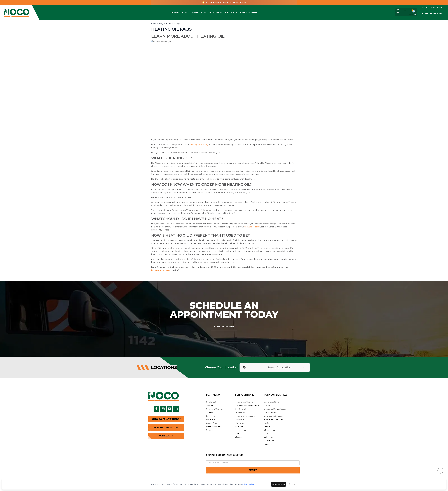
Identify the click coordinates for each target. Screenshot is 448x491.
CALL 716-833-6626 (433, 7)
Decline (292, 484)
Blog (161, 24)
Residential (177, 12)
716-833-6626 (239, 2)
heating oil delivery (199, 145)
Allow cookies (278, 484)
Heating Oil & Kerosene (245, 416)
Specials (229, 12)
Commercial (196, 12)
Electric (238, 437)
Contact (209, 430)
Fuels (266, 423)
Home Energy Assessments (247, 405)
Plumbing (239, 423)
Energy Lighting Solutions (275, 409)
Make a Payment (248, 12)
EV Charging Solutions (273, 416)
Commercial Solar (272, 402)
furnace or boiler (252, 227)
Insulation (239, 419)
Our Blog (164, 436)
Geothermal (240, 409)
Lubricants (268, 437)
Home (153, 24)
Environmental (270, 412)
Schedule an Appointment (166, 419)
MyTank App (211, 419)
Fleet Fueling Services (273, 419)
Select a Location (279, 367)
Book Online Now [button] (432, 13)
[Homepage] (16, 13)
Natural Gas (269, 440)
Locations (210, 416)
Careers (209, 412)
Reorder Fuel (241, 430)
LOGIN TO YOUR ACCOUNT (166, 427)
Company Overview (214, 409)
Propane (239, 426)
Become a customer (161, 270)
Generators (240, 412)
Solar (237, 433)
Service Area (211, 423)
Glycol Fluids (269, 430)
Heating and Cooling (244, 402)
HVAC (266, 433)
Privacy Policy (248, 484)
